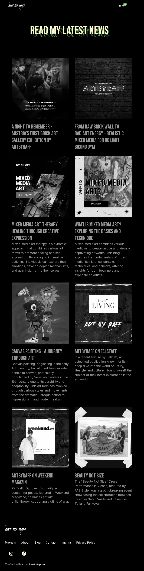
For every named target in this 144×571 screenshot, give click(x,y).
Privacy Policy (85, 542)
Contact (51, 542)
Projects (10, 542)
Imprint (66, 542)
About (25, 542)
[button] (120, 6)
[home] (60, 6)
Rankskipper (37, 564)
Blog (38, 542)
